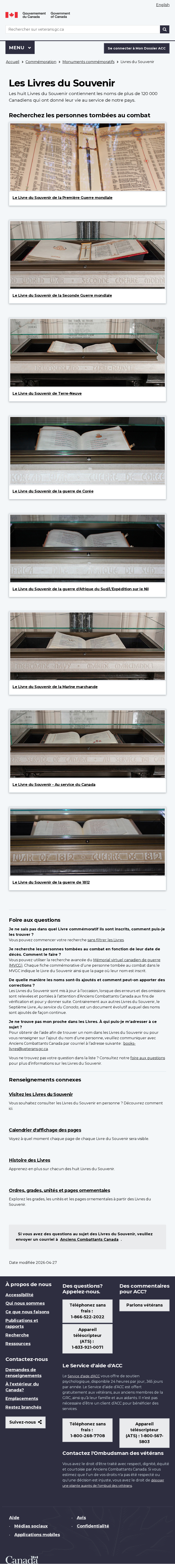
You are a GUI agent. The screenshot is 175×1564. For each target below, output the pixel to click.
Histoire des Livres (29, 1160)
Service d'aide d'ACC (84, 1376)
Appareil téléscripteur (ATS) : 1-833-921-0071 (87, 1338)
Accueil (12, 62)
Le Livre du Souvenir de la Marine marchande (55, 687)
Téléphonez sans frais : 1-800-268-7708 (87, 1430)
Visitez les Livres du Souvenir (41, 1094)
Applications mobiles (37, 1534)
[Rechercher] (165, 29)
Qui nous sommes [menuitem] (25, 1303)
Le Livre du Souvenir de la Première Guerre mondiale (63, 198)
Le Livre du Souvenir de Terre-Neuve (47, 393)
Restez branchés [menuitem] (23, 1407)
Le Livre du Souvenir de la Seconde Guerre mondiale (62, 295)
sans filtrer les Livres (106, 940)
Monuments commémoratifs (88, 62)
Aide (14, 1517)
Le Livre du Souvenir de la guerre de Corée (53, 491)
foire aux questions (147, 1058)
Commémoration (41, 62)
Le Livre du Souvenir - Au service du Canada (54, 784)
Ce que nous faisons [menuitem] (27, 1311)
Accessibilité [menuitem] (19, 1294)
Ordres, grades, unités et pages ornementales (59, 1190)
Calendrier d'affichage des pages (45, 1130)
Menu (22, 47)
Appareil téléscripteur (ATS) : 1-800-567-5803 (144, 1433)
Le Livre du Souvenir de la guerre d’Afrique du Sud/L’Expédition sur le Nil (81, 589)
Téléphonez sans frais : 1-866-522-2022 (87, 1311)
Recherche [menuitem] (17, 1335)
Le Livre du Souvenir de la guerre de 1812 (51, 882)
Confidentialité (93, 1526)
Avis (81, 1517)
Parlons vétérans (144, 1305)
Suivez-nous (27, 1423)
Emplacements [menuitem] (21, 1398)
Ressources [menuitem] (18, 1343)
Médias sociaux (31, 1526)
